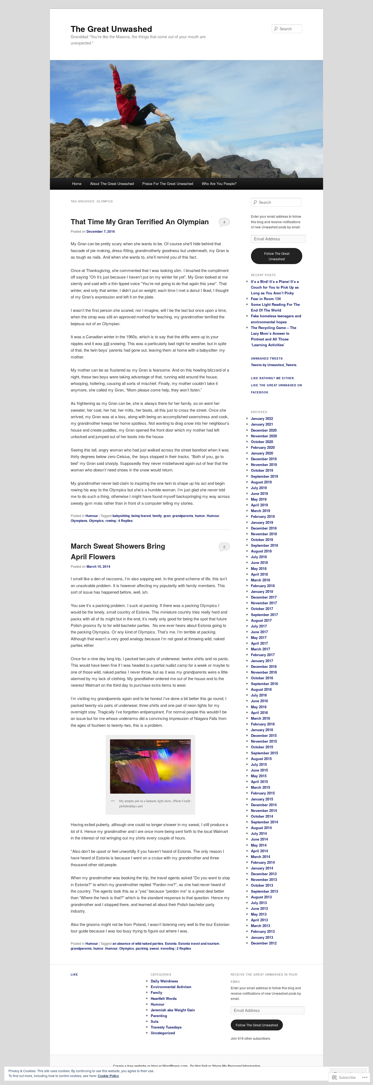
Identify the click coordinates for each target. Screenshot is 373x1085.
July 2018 (259, 556)
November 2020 (264, 435)
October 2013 (262, 885)
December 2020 (264, 430)
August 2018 (261, 551)
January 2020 (262, 453)
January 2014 (262, 868)
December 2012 (264, 943)
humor (200, 515)
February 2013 (263, 931)
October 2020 (262, 441)
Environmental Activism (171, 986)
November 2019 (264, 464)
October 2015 (262, 746)
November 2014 (264, 810)
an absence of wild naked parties (138, 943)
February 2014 (263, 862)
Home (76, 183)
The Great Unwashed (111, 28)
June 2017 (259, 631)
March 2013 (260, 925)
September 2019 (264, 476)
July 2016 (259, 695)
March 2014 (260, 856)
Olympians (79, 520)
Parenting (159, 1015)
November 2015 (264, 741)
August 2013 (261, 896)
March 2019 (260, 510)
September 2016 (264, 683)
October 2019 (262, 470)
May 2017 (259, 637)
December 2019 (264, 458)
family (157, 515)
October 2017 (262, 608)
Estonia (171, 943)
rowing (110, 520)
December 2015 (264, 735)
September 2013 (264, 891)
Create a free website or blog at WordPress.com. (150, 1065)
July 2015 (259, 764)
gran (167, 515)
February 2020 (263, 447)
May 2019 (259, 499)
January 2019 (262, 522)
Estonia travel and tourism (198, 943)
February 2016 (263, 724)
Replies (125, 520)
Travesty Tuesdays (166, 1027)
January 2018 (262, 591)
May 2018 (259, 568)
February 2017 (263, 654)
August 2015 (261, 758)
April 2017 (259, 643)
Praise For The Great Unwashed (167, 183)
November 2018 (264, 533)
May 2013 (259, 914)
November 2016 (264, 672)
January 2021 (262, 424)
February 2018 (263, 585)
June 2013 (259, 908)
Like (74, 974)
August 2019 (261, 482)
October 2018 (262, 539)
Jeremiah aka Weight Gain (173, 1009)
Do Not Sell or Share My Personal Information (225, 1065)
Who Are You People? (219, 183)
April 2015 (259, 781)
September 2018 (264, 545)
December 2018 (264, 528)
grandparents (182, 515)
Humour (91, 515)
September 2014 (264, 821)
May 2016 (259, 706)
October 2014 (262, 816)
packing (142, 948)
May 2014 (259, 845)
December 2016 (264, 666)
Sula (154, 1021)
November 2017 (264, 602)
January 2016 (262, 729)
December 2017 (264, 597)
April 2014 (259, 850)
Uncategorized (163, 1032)
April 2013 (259, 919)
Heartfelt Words (164, 998)
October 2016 (262, 677)
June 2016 (259, 700)
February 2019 (263, 516)
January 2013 (262, 937)
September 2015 (264, 752)
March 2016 (260, 718)
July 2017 (259, 626)
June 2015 (259, 770)
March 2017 (260, 648)
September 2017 (264, 614)
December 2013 (264, 873)
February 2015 (263, 793)
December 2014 (264, 804)
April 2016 (259, 712)
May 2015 (259, 775)
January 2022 (262, 418)
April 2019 (259, 504)
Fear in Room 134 (266, 298)
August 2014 (261, 827)
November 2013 (264, 879)
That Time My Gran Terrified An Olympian (140, 221)
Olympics (96, 520)
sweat (154, 948)
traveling (167, 948)
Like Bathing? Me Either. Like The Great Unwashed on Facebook (276, 385)
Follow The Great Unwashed (276, 256)
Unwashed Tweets (267, 358)
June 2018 (259, 562)
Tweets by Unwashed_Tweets (274, 364)
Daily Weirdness (164, 981)
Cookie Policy (108, 1075)
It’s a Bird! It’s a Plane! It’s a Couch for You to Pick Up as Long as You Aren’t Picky (275, 287)
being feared (141, 515)
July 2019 (259, 487)
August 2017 (261, 620)
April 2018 (259, 574)
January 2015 (262, 799)
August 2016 (261, 689)
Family (156, 992)
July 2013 (259, 902)
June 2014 (259, 839)
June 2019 (259, 493)
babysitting (121, 515)
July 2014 (259, 833)
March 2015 (260, 787)
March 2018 (260, 579)
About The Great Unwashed (112, 183)
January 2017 (262, 660)
